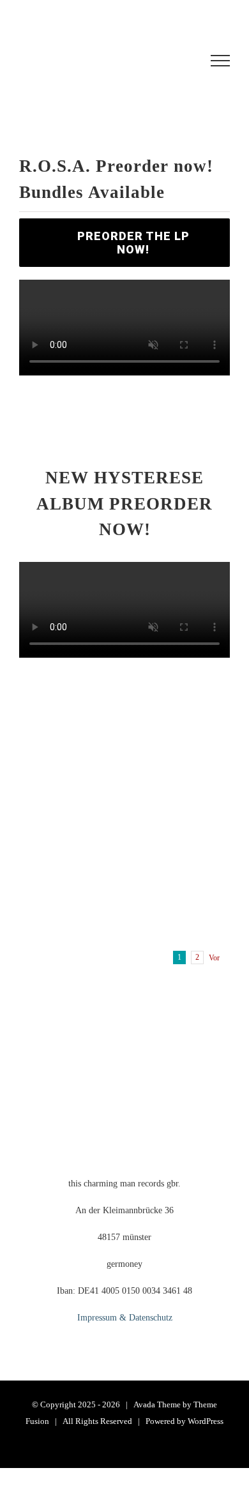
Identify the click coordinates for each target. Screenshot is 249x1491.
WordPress (205, 1421)
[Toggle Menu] (220, 60)
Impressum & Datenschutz (124, 1317)
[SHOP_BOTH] (124, 674)
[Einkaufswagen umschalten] (98, 61)
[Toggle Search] (173, 60)
